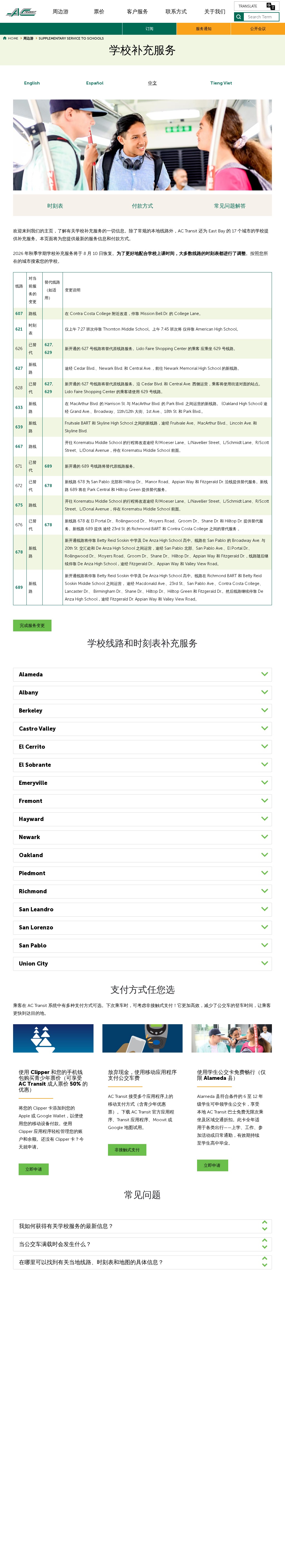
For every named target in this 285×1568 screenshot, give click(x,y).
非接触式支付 (127, 1149)
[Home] (21, 11)
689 (48, 466)
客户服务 (137, 11)
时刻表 (55, 206)
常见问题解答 (230, 206)
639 (19, 427)
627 (48, 344)
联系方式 (176, 11)
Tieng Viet (221, 83)
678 (48, 485)
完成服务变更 (32, 625)
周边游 (60, 11)
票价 (99, 11)
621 (19, 329)
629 (48, 352)
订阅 (149, 28)
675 (19, 505)
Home (13, 38)
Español (95, 83)
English (32, 83)
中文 (152, 83)
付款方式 (142, 206)
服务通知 (204, 28)
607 (19, 313)
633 (19, 407)
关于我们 (214, 11)
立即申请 (33, 1169)
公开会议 (258, 28)
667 (19, 446)
